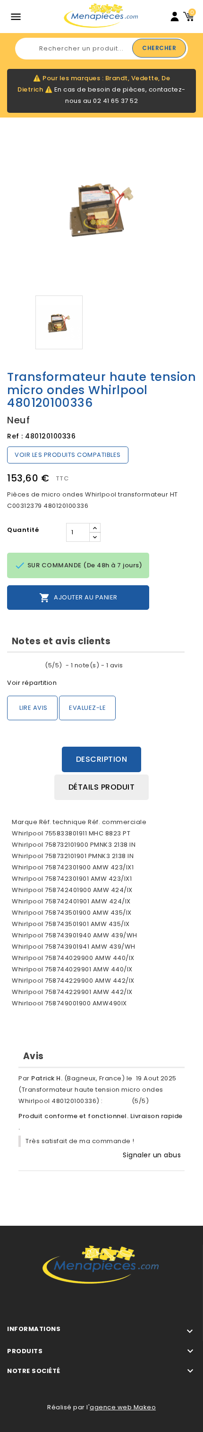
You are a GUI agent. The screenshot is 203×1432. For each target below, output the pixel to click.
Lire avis (33, 707)
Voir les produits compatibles (68, 454)
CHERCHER (159, 48)
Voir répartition (32, 682)
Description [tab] (101, 759)
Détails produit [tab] (101, 787)
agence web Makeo (123, 1407)
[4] (33, 665)
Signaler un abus (152, 1155)
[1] (10, 665)
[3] (25, 665)
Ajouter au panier (78, 597)
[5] (40, 665)
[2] (18, 665)
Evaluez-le (87, 707)
